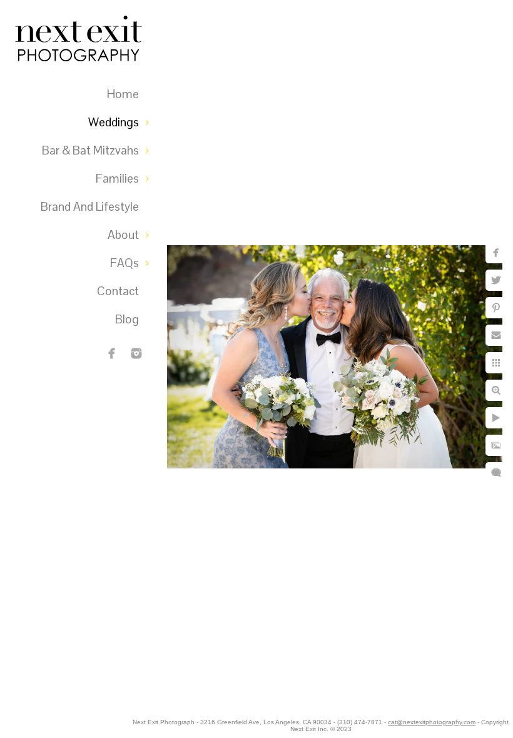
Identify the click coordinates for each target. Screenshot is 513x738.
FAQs (124, 263)
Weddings (113, 122)
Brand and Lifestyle (90, 207)
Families (117, 178)
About (123, 235)
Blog (127, 319)
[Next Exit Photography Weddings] (136, 353)
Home (123, 94)
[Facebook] (112, 353)
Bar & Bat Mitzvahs (90, 150)
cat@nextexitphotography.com (431, 722)
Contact (118, 291)
